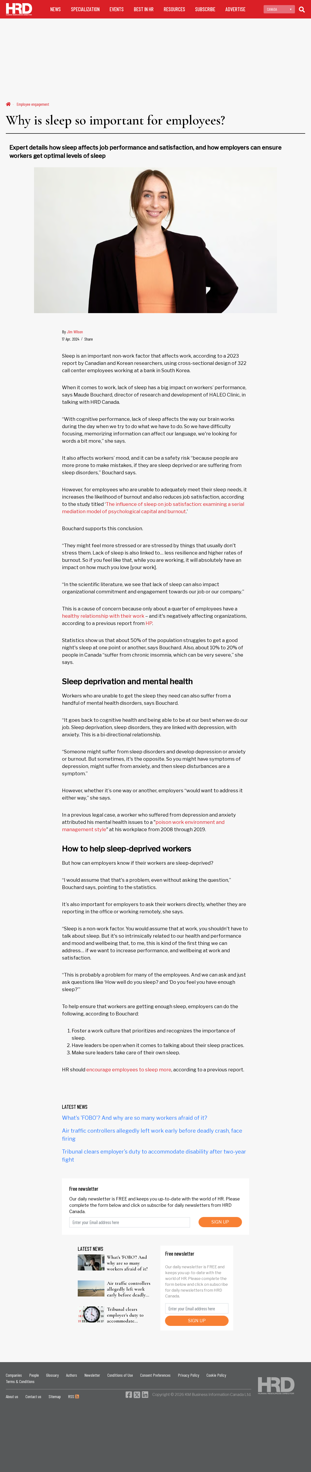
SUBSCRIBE (205, 9)
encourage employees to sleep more (128, 1070)
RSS (71, 1396)
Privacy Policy (188, 1375)
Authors (71, 1375)
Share (88, 339)
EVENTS (117, 9)
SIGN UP (220, 1222)
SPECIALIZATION (85, 9)
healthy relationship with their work (103, 616)
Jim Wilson (75, 331)
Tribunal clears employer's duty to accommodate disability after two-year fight (127, 1315)
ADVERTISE (235, 9)
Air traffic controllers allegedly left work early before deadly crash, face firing (128, 1289)
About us (12, 1396)
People (34, 1375)
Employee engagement (33, 104)
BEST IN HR (144, 9)
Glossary (52, 1375)
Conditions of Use (120, 1375)
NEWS (55, 9)
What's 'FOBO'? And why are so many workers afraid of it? (134, 1118)
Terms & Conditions (20, 1381)
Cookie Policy (216, 1375)
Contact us (33, 1396)
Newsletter (92, 1375)
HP (149, 623)
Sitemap (55, 1396)
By (72, 331)
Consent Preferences (155, 1375)
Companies (14, 1375)
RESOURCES (174, 9)
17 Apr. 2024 (70, 339)
